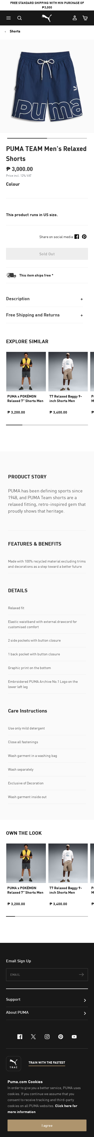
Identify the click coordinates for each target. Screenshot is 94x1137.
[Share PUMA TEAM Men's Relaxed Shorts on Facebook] (76, 236)
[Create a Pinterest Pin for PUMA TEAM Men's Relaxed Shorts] (84, 236)
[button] (10, 18)
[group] (26, 381)
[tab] (27, 138)
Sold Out (47, 254)
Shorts (15, 31)
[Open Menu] (10, 18)
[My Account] (74, 18)
